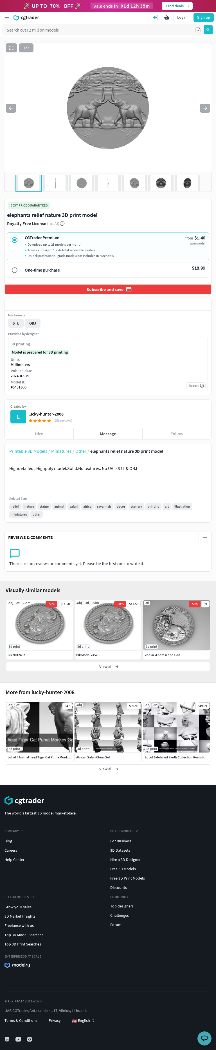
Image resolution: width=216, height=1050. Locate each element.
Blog (8, 840)
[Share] (176, 304)
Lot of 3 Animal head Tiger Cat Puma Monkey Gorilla (44, 757)
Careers (10, 850)
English (81, 1021)
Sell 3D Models (16, 897)
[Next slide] (205, 108)
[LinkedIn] (7, 1039)
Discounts (118, 887)
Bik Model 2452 (87, 655)
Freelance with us (19, 925)
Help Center (14, 859)
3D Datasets (120, 850)
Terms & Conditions (20, 1020)
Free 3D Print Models (127, 878)
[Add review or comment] (205, 537)
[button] (198, 29)
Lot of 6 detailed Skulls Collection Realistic (175, 757)
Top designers (122, 906)
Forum (116, 924)
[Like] (39, 304)
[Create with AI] (155, 17)
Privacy (55, 1020)
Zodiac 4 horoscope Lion (162, 655)
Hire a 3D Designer (125, 859)
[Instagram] (30, 1039)
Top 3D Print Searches (22, 944)
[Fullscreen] (11, 47)
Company (11, 831)
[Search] (208, 29)
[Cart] (166, 17)
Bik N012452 (16, 655)
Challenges (119, 915)
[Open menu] (6, 17)
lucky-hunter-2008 (46, 414)
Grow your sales (18, 906)
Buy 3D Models (122, 831)
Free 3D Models (123, 868)
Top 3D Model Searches (23, 934)
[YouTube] (19, 1039)
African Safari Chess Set (93, 757)
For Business (120, 840)
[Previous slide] (11, 108)
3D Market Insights (19, 916)
